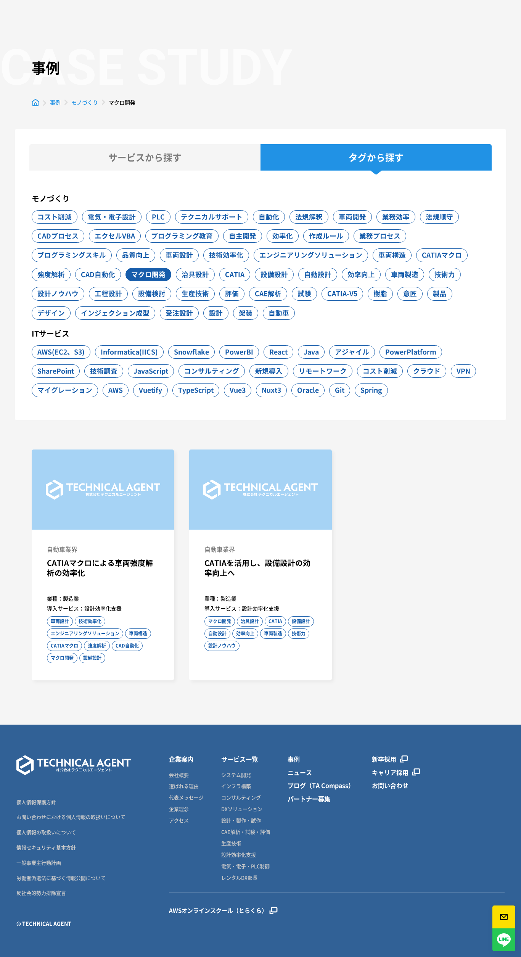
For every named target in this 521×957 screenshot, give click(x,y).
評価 (232, 293)
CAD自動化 (98, 274)
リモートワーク (323, 371)
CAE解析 (268, 293)
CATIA (234, 274)
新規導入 (269, 371)
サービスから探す (145, 157)
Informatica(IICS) (129, 352)
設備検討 (152, 293)
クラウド (427, 371)
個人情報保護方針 (36, 802)
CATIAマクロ (442, 255)
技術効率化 (226, 255)
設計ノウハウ (58, 293)
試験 (304, 293)
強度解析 (51, 274)
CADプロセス (58, 236)
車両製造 (404, 274)
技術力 (444, 274)
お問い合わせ (390, 785)
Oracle (308, 390)
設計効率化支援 (238, 855)
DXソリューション (241, 809)
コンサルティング (211, 371)
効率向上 (361, 274)
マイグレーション (64, 390)
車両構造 (392, 255)
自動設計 (317, 274)
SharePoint (55, 371)
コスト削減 (54, 217)
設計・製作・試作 (241, 820)
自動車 (279, 313)
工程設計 (108, 293)
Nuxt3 (271, 390)
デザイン (51, 313)
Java (311, 352)
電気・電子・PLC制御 (245, 866)
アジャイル (352, 352)
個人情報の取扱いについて (46, 832)
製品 (440, 293)
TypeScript (196, 390)
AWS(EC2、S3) (61, 352)
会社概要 (179, 775)
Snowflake (191, 352)
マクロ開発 (148, 274)
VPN (463, 371)
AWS (115, 390)
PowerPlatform (410, 352)
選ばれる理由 (184, 786)
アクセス (179, 820)
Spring (371, 390)
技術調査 (103, 371)
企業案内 (181, 759)
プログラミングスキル (71, 255)
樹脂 (380, 293)
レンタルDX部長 (239, 878)
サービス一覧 (239, 759)
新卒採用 (384, 759)
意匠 (410, 293)
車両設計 (179, 255)
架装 (245, 313)
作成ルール (326, 236)
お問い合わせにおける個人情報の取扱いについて (70, 816)
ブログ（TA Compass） (321, 785)
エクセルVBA (115, 236)
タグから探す (376, 157)
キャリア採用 (390, 772)
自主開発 (242, 236)
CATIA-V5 (342, 293)
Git (339, 390)
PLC (158, 217)
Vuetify (150, 390)
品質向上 (136, 255)
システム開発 (236, 775)
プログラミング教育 (182, 236)
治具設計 (195, 274)
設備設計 (274, 274)
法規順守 (439, 217)
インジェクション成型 (115, 313)
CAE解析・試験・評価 (245, 832)
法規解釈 (309, 217)
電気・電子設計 (112, 217)
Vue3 (238, 390)
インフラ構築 (236, 786)
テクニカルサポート (212, 217)
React (278, 352)
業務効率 (396, 217)
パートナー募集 (309, 799)
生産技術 (195, 293)
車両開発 (352, 217)
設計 (216, 313)
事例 (294, 759)
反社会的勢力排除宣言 (41, 892)
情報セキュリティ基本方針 (46, 847)
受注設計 (179, 313)
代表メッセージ (186, 797)
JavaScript (150, 371)
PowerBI (239, 352)
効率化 (282, 236)
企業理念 (179, 809)
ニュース (300, 772)
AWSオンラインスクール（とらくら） (218, 910)
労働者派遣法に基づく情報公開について (61, 877)
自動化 (269, 217)
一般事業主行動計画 (38, 862)
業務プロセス (379, 236)
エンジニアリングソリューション (310, 255)
